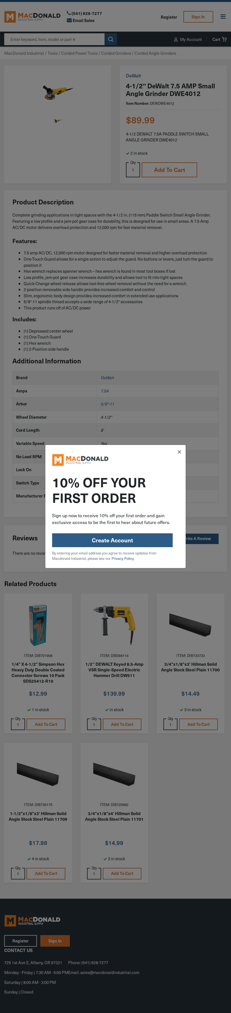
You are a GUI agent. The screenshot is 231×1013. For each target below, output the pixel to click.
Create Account (112, 540)
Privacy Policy (123, 558)
